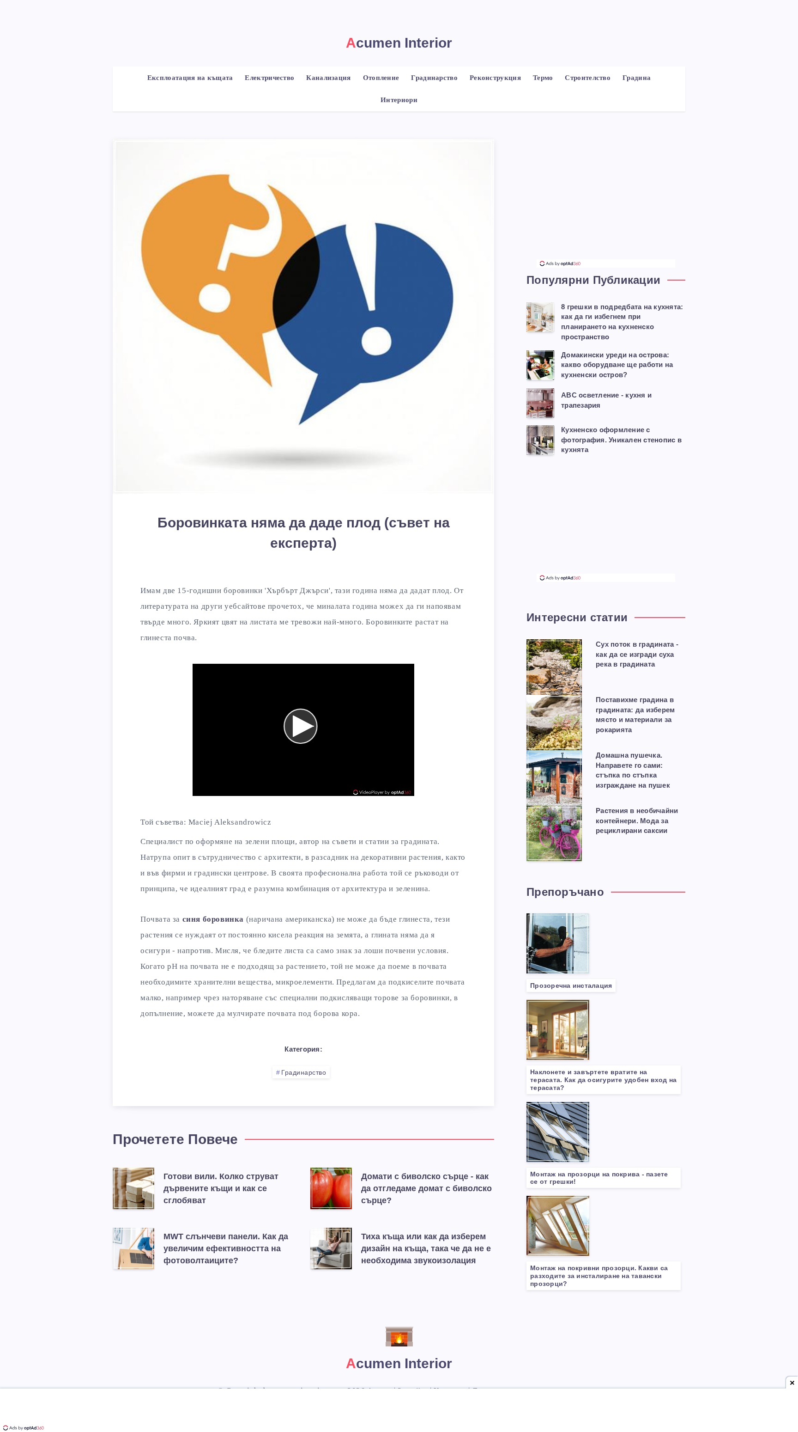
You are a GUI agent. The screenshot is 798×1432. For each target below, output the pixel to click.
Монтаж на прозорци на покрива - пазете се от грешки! (599, 1178)
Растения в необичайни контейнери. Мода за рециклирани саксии (637, 821)
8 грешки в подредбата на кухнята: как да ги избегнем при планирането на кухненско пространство (622, 322)
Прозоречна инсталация (571, 985)
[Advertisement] (606, 201)
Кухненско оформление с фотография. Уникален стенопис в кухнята (621, 440)
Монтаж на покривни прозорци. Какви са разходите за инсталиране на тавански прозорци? (599, 1275)
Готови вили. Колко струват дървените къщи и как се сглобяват (220, 1188)
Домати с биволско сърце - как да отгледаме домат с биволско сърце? (426, 1188)
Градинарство (303, 1072)
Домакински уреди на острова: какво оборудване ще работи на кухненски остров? (617, 365)
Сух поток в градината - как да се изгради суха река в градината (637, 654)
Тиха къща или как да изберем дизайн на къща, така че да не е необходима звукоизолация (426, 1248)
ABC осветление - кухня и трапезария (606, 400)
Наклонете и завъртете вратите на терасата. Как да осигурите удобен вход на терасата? (603, 1079)
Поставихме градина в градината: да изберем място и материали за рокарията (635, 715)
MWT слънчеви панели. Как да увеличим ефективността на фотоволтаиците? (225, 1248)
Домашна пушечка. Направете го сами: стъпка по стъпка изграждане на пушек (633, 770)
